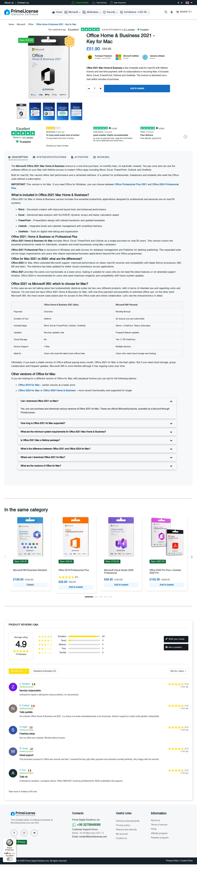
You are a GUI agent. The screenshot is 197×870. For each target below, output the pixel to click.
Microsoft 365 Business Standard (30, 570)
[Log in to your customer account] (172, 12)
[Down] (89, 88)
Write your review (176, 639)
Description (19, 157)
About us (9, 3)
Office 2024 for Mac (29, 390)
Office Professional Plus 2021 (131, 184)
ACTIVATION (81, 157)
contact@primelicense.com (93, 837)
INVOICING (103, 157)
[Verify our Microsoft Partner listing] (118, 57)
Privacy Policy (172, 861)
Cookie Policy (186, 861)
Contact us (23, 3)
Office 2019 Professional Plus (74, 570)
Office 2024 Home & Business (59, 390)
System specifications (51, 157)
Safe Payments (119, 3)
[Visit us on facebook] (14, 833)
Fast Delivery (101, 3)
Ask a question (175, 647)
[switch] (10, 859)
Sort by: (174, 671)
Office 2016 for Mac (29, 385)
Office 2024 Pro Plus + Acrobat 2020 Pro (165, 571)
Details (30, 585)
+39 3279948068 (89, 824)
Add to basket (137, 88)
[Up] (100, 88)
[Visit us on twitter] (34, 833)
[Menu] (14, 839)
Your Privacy (18, 842)
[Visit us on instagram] (24, 833)
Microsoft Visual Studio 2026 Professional (118, 571)
